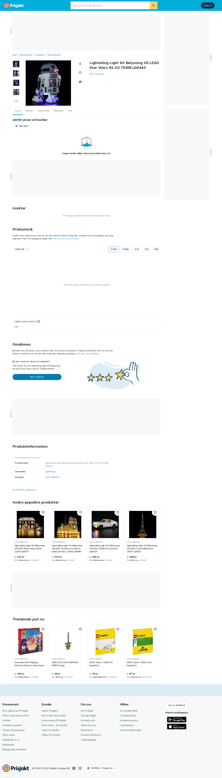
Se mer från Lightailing (24, 489)
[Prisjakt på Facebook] (74, 768)
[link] (30, 535)
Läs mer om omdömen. (88, 353)
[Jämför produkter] (80, 82)
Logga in (207, 5)
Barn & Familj (26, 54)
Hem (15, 54)
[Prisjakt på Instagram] (80, 768)
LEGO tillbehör (54, 54)
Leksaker (40, 54)
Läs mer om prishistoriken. (66, 238)
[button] (16, 101)
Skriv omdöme (97, 73)
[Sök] (154, 5)
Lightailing (50, 471)
